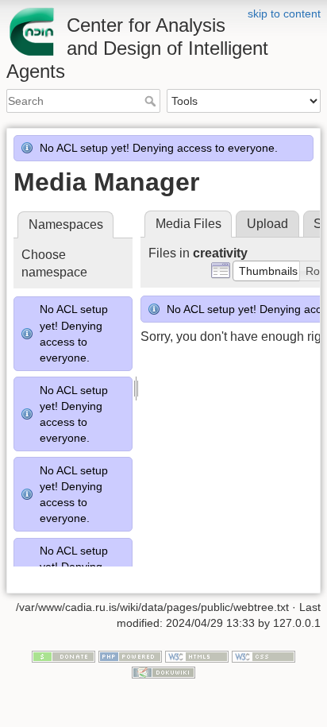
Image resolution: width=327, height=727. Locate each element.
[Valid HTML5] (197, 656)
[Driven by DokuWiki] (163, 671)
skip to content (284, 13)
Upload (267, 223)
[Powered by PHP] (130, 656)
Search (152, 100)
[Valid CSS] (263, 656)
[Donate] (63, 656)
